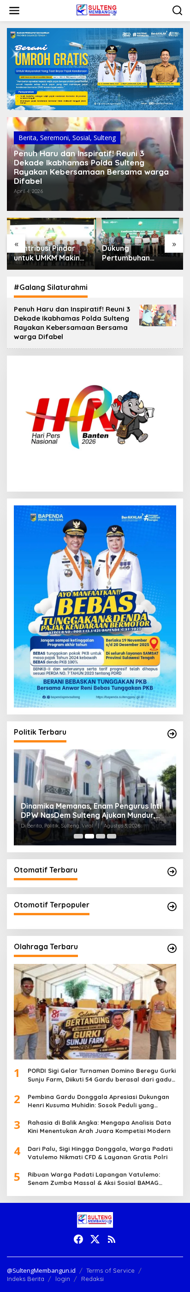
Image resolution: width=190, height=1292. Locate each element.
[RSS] (112, 1239)
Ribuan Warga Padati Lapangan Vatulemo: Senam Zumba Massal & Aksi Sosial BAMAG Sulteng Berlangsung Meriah (94, 1179)
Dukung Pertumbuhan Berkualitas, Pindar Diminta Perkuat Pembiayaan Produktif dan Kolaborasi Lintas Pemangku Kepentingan (136, 253)
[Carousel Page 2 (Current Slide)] (89, 836)
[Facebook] (78, 1239)
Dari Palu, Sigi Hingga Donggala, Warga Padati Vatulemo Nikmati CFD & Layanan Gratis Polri (100, 1153)
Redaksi (92, 1278)
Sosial (81, 137)
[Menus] (14, 10)
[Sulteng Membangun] (97, 10)
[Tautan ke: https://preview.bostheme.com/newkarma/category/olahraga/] (172, 948)
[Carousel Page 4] (111, 836)
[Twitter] (95, 1239)
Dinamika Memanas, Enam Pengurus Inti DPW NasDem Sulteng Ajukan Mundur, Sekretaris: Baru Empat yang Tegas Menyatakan (91, 811)
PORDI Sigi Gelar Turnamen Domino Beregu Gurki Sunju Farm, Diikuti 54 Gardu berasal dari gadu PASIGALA (102, 1075)
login (62, 1278)
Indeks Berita (25, 1278)
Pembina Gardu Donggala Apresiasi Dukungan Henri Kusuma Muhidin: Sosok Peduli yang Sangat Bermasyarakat (98, 1101)
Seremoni (54, 137)
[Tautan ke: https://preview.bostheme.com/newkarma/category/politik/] (172, 733)
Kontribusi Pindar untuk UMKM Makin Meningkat (47, 253)
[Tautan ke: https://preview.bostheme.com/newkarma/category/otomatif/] (172, 871)
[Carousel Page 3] (100, 836)
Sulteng (105, 137)
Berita (27, 137)
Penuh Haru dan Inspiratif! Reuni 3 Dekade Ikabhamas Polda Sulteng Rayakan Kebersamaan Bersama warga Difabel (91, 167)
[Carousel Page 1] (78, 836)
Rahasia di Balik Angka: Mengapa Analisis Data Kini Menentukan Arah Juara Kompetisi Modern (99, 1126)
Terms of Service (110, 1270)
